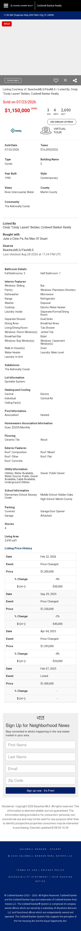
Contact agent (13, 80)
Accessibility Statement (28, 877)
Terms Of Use (27, 870)
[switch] (56, 80)
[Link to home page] (21, 5)
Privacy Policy (53, 870)
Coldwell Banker (33, 849)
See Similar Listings (61, 122)
